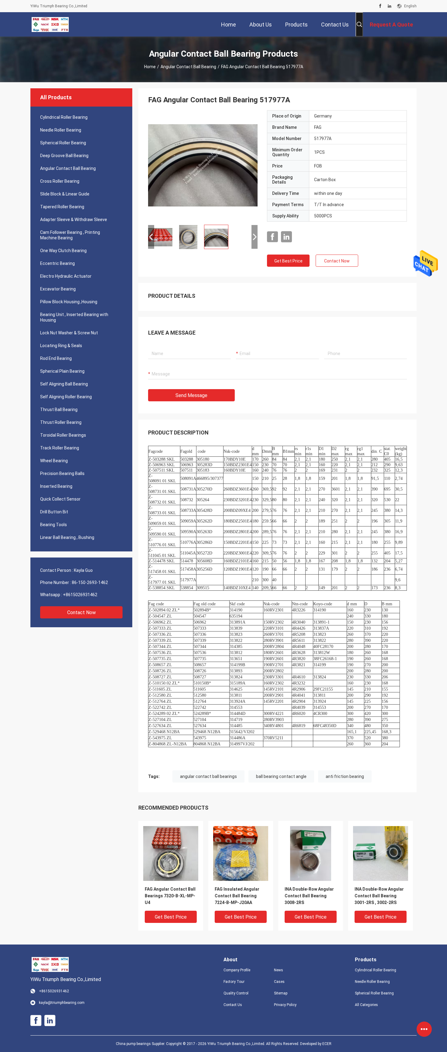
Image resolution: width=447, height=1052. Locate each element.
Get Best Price (288, 261)
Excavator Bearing (58, 289)
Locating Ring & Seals (61, 345)
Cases (279, 982)
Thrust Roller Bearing (60, 422)
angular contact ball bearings (208, 776)
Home (150, 66)
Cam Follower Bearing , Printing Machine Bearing (70, 235)
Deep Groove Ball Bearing (64, 155)
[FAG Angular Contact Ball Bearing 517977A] (203, 165)
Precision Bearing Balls (62, 473)
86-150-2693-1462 (90, 582)
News (278, 970)
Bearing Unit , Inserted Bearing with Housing (74, 317)
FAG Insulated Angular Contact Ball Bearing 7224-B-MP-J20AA (237, 896)
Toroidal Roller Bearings (63, 435)
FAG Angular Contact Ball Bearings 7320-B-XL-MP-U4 (170, 896)
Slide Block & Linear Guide (64, 194)
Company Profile (237, 970)
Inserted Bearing (56, 486)
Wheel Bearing (54, 460)
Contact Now (81, 612)
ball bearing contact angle (281, 776)
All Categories (366, 1005)
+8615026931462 (80, 594)
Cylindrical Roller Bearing (64, 117)
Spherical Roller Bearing (63, 142)
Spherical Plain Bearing (62, 371)
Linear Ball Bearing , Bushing (67, 537)
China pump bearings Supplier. (141, 1044)
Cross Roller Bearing (59, 181)
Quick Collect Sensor (60, 499)
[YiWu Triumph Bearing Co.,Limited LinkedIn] (389, 6)
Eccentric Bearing (57, 263)
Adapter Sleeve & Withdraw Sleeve (73, 219)
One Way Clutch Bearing (63, 250)
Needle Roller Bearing (60, 130)
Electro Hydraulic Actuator (66, 276)
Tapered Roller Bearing (62, 206)
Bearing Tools (53, 524)
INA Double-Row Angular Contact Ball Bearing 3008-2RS (309, 896)
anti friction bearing (345, 776)
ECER (326, 1044)
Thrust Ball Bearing (59, 409)
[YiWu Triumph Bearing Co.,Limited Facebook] (380, 6)
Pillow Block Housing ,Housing (68, 301)
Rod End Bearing (56, 358)
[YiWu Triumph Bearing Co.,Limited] (50, 24)
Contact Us (233, 1005)
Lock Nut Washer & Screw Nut (69, 332)
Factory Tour (234, 982)
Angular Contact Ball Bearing (188, 66)
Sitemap (280, 993)
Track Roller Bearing (59, 447)
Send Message (191, 395)
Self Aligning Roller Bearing (66, 396)
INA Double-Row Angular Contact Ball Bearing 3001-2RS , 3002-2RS (379, 896)
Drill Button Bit (54, 511)
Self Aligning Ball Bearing (64, 384)
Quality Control (236, 993)
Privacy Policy (285, 1005)
